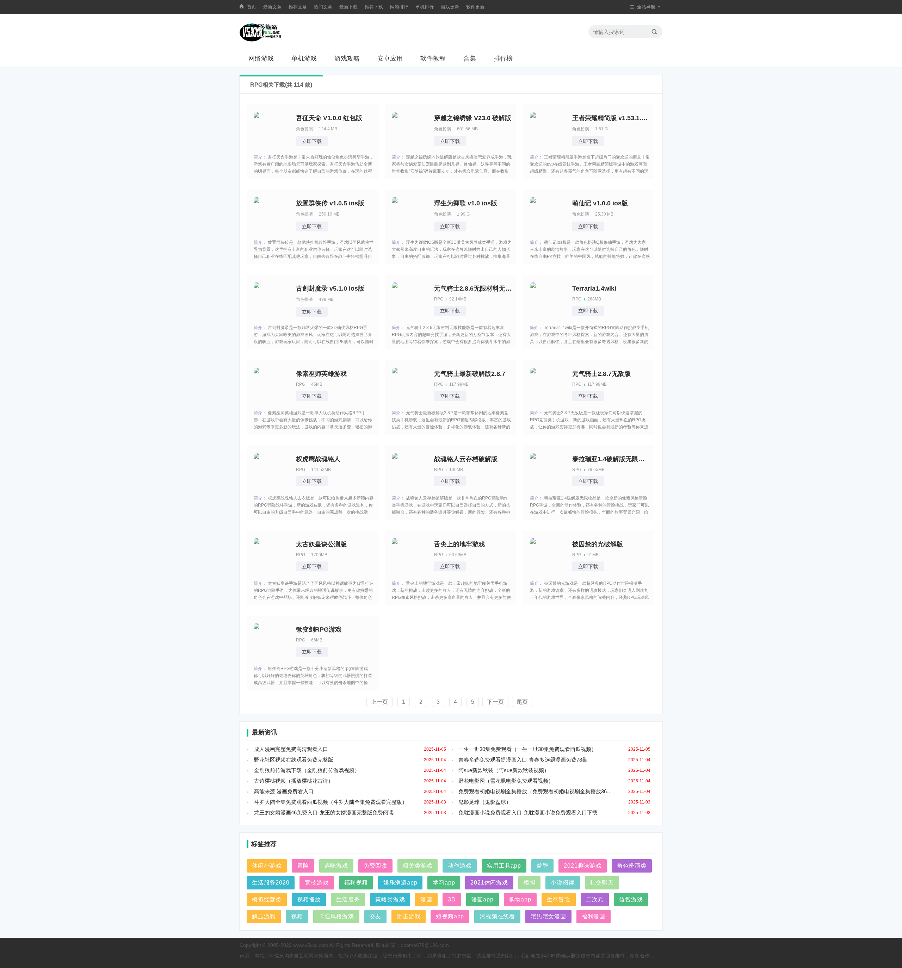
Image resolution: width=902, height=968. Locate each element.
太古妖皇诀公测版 (321, 544)
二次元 (595, 899)
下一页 (495, 702)
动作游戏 (459, 866)
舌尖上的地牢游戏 (459, 544)
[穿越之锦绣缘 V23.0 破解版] (409, 129)
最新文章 (272, 7)
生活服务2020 (270, 883)
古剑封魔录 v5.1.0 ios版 (330, 288)
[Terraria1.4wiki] (547, 299)
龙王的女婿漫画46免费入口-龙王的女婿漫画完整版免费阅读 (324, 812)
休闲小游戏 (267, 866)
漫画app (482, 899)
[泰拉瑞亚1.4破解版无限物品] (547, 470)
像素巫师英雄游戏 (321, 373)
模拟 (530, 883)
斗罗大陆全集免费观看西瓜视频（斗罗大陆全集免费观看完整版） (330, 802)
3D (452, 899)
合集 (469, 58)
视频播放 (309, 899)
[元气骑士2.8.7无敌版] (547, 384)
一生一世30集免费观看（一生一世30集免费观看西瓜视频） (527, 749)
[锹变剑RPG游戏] (271, 640)
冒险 (303, 866)
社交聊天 (602, 883)
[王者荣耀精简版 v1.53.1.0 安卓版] (547, 129)
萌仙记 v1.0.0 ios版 (600, 203)
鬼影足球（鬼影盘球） (484, 802)
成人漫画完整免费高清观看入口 (291, 749)
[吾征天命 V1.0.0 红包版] (271, 129)
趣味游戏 (336, 866)
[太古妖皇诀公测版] (271, 555)
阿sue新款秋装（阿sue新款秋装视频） (503, 770)
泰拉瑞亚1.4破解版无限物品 (611, 459)
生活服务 (348, 899)
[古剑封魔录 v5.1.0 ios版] (271, 299)
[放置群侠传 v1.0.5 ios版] (271, 214)
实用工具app (504, 866)
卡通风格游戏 (336, 916)
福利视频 (356, 883)
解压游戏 (264, 916)
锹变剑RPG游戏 (318, 629)
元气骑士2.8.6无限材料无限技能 (473, 288)
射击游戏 (408, 916)
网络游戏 (261, 58)
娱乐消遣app (400, 883)
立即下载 (312, 141)
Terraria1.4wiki (594, 288)
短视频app (450, 916)
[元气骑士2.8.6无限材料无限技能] (409, 299)
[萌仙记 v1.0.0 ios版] (547, 214)
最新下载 (348, 7)
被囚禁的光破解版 (597, 544)
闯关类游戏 (417, 866)
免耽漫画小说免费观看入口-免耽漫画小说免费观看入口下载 (528, 812)
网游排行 (399, 7)
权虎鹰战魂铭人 (318, 459)
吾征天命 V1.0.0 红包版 (329, 118)
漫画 (426, 899)
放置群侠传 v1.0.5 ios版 (330, 203)
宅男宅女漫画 (548, 916)
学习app (444, 883)
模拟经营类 (267, 899)
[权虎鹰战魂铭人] (271, 470)
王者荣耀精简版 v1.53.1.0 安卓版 (611, 118)
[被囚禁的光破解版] (547, 555)
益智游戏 (631, 899)
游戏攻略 (347, 58)
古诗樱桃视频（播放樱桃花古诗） (293, 781)
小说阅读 (562, 883)
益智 (543, 866)
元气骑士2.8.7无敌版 (601, 373)
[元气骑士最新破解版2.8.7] (409, 384)
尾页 (522, 702)
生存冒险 (558, 899)
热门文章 (323, 7)
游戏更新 (450, 7)
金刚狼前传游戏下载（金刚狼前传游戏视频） (307, 770)
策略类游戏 (390, 899)
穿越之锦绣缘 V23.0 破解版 (472, 118)
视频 (297, 916)
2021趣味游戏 (582, 866)
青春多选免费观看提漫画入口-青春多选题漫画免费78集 (522, 760)
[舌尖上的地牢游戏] (409, 555)
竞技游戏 (316, 883)
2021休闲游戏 (489, 883)
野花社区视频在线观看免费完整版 (293, 760)
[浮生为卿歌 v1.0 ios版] (409, 214)
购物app (520, 899)
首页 (251, 7)
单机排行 (424, 7)
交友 (376, 916)
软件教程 (433, 58)
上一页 (379, 702)
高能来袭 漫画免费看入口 (284, 791)
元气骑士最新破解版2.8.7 (469, 373)
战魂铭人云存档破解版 (466, 459)
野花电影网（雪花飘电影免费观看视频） (506, 781)
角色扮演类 (632, 866)
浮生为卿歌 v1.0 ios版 (465, 203)
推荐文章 (298, 7)
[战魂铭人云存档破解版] (409, 470)
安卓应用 (390, 58)
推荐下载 (374, 7)
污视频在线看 (497, 916)
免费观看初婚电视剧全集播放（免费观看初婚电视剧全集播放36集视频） (537, 791)
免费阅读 (375, 866)
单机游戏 (304, 58)
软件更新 (475, 7)
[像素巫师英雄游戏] (271, 384)
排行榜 (503, 58)
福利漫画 (593, 916)
